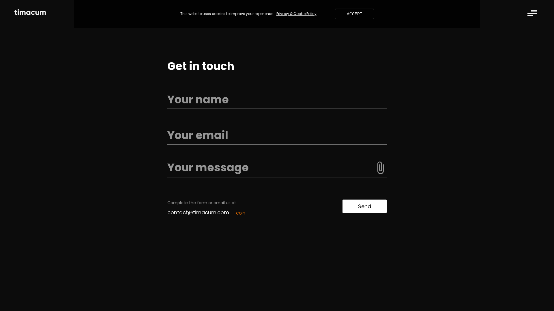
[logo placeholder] (30, 13)
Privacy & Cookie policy (296, 13)
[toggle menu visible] (532, 13)
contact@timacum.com (198, 212)
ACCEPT (354, 14)
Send (364, 206)
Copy (240, 213)
